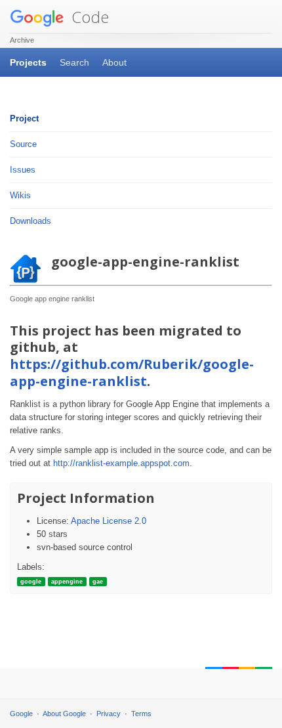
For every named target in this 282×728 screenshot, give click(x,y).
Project (24, 118)
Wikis (20, 195)
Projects (28, 62)
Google (21, 713)
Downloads (30, 221)
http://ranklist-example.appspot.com (121, 463)
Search (74, 62)
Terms (141, 713)
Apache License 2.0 (108, 521)
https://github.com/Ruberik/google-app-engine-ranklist (132, 372)
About (114, 62)
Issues (22, 170)
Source (23, 144)
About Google (64, 713)
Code (88, 17)
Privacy (108, 713)
